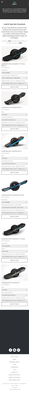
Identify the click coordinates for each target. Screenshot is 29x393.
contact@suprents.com (15, 389)
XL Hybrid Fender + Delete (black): (9, 75)
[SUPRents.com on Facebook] (10, 350)
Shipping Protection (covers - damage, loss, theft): (13, 80)
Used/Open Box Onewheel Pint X (11, 151)
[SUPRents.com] (14, 350)
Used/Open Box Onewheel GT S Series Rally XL (13, 64)
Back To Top (14, 356)
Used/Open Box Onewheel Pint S (11, 107)
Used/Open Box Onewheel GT (10, 282)
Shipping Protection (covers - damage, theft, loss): (13, 210)
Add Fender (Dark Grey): (7, 117)
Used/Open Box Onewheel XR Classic (12, 195)
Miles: (2, 112)
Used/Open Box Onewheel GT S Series (13, 239)
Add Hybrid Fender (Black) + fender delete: (11, 205)
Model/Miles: (4, 70)
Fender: (3, 249)
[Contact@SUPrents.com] (18, 350)
